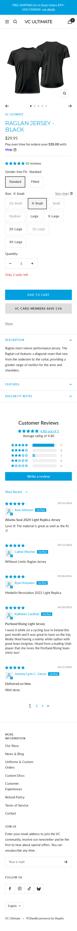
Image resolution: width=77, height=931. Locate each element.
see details (48, 9)
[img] (15, 504)
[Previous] (7, 105)
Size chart (62, 193)
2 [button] (37, 706)
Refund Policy (15, 797)
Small (56, 203)
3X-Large (38, 229)
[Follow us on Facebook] (10, 888)
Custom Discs (15, 775)
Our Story (12, 746)
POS (29, 918)
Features (12, 384)
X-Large (53, 216)
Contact (10, 813)
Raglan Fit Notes (18, 396)
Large (34, 216)
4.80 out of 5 (49, 431)
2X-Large (15, 229)
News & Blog (14, 754)
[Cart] (70, 22)
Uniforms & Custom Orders (19, 764)
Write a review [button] (38, 476)
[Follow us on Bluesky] (39, 888)
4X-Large (15, 242)
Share (9, 323)
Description (14, 340)
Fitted (35, 181)
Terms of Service (16, 805)
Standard (15, 181)
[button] (15, 163)
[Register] (66, 861)
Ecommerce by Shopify (50, 918)
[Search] (15, 22)
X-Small (37, 203)
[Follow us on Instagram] (19, 888)
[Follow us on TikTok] (29, 888)
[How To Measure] (70, 194)
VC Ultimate (14, 114)
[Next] (70, 105)
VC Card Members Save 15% (38, 308)
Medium (15, 216)
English (12, 906)
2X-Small (15, 203)
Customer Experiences (13, 786)
